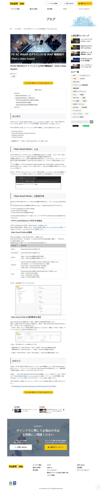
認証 (84, 97)
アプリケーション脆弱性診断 (80, 85)
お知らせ (49, 467)
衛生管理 (84, 107)
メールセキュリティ (85, 75)
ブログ (65, 9)
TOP (11, 29)
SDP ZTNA (76, 97)
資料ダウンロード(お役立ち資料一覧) (57, 472)
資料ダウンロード (86, 3)
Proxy (74, 94)
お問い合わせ (70, 3)
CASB (74, 78)
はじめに (17, 93)
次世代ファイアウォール (79, 91)
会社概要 (79, 467)
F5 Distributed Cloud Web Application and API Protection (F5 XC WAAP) (34, 386)
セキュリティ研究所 (78, 117)
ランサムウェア (77, 110)
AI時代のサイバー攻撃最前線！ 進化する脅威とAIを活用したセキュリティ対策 (86, 53)
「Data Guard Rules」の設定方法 (24, 97)
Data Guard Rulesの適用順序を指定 (27, 104)
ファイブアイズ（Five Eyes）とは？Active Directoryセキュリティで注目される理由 (86, 40)
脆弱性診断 (76, 88)
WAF (14, 76)
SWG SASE (76, 81)
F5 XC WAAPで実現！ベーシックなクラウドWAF (34, 121)
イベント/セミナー (52, 470)
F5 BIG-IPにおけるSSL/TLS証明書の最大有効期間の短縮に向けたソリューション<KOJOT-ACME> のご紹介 (86, 60)
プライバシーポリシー (83, 470)
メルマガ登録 (53, 3)
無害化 (82, 94)
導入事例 (49, 9)
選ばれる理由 (33, 9)
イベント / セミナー (84, 9)
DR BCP (82, 78)
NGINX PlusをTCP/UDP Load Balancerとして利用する (86, 47)
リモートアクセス (77, 113)
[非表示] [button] (40, 89)
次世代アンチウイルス (78, 104)
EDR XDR (75, 107)
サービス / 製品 (15, 9)
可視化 (84, 101)
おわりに (17, 107)
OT (87, 113)
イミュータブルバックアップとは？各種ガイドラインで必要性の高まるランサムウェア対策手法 (86, 66)
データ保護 (76, 101)
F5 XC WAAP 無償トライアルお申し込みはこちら (38, 83)
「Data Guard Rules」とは (22, 95)
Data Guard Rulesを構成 (23, 102)
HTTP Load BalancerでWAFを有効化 (27, 100)
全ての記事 (18, 29)
